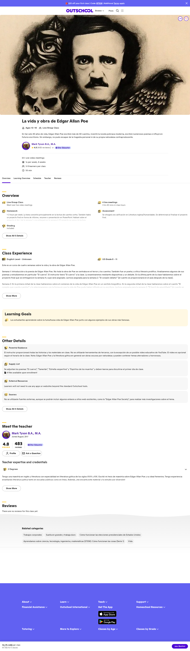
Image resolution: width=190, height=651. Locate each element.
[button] (95, 469)
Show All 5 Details (14, 235)
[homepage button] (79, 10)
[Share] (180, 18)
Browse (98, 11)
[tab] (6, 178)
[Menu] (122, 10)
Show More (11, 295)
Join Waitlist (179, 646)
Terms (116, 3)
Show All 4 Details (15, 409)
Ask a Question (33, 453)
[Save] (186, 18)
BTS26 (99, 3)
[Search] (117, 11)
